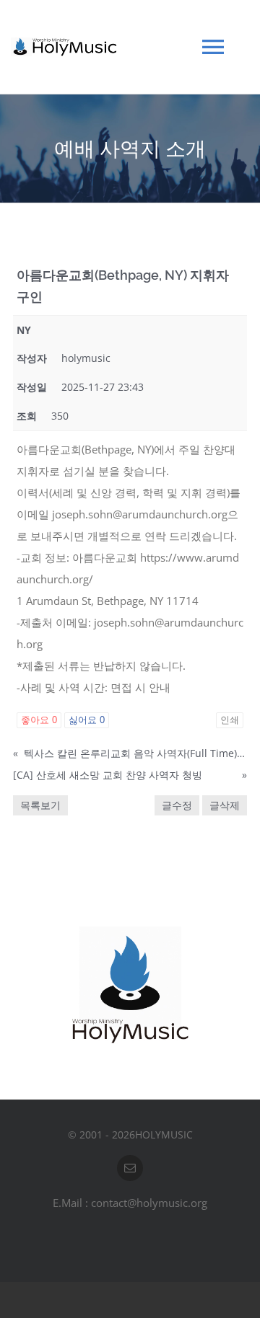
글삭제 (224, 805)
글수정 (177, 805)
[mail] (130, 1168)
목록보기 (40, 805)
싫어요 (87, 720)
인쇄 (229, 720)
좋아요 (39, 720)
